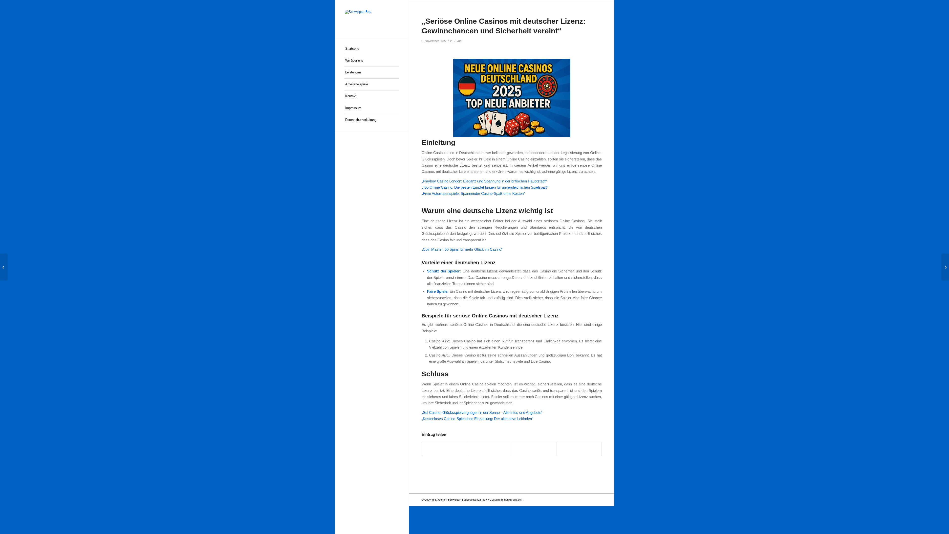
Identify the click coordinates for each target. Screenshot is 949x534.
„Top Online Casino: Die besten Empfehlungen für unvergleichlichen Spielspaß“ (485, 187)
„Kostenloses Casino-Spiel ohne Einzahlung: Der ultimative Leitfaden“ (477, 419)
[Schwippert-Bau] (372, 19)
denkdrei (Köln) (513, 499)
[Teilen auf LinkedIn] (534, 449)
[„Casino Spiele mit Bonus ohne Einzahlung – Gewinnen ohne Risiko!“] (4, 267)
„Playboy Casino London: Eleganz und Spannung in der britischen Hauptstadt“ (484, 181)
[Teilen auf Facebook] (444, 449)
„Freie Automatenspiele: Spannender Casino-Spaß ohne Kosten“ (473, 193)
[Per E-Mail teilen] (579, 449)
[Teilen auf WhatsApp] (489, 449)
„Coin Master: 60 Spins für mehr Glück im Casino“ (462, 249)
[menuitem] (372, 49)
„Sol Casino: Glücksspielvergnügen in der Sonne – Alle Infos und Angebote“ (482, 412)
